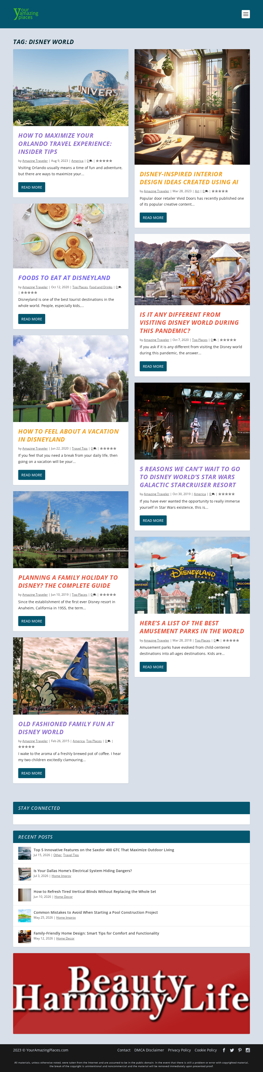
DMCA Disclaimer (149, 1050)
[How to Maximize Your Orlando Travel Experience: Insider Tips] (70, 87)
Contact (123, 1050)
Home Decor (63, 896)
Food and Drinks (100, 287)
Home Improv (61, 876)
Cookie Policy (206, 1050)
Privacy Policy (179, 1050)
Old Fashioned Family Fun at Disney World (66, 727)
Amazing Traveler (35, 161)
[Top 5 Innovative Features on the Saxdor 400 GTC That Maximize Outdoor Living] (24, 853)
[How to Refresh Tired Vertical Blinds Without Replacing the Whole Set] (24, 895)
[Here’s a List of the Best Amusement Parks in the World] (192, 575)
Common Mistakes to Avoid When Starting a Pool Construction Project (96, 912)
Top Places (80, 287)
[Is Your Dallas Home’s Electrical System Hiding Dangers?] (24, 874)
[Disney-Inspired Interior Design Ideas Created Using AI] (192, 107)
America (77, 161)
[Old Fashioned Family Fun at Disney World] (70, 675)
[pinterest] (240, 1050)
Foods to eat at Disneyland (64, 277)
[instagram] (248, 1050)
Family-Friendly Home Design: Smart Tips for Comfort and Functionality (96, 933)
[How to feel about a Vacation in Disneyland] (70, 378)
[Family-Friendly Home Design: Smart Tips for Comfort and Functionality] (24, 936)
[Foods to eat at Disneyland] (70, 236)
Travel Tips (80, 448)
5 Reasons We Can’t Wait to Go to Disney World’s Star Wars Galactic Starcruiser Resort (190, 476)
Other (57, 855)
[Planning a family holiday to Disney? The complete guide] (70, 529)
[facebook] (224, 1050)
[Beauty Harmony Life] (131, 1032)
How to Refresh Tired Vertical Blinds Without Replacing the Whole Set (95, 891)
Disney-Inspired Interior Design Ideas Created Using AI (189, 178)
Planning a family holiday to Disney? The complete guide (68, 581)
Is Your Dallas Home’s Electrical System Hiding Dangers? (83, 870)
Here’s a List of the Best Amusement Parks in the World (192, 627)
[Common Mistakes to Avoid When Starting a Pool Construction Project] (24, 915)
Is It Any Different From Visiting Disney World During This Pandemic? (189, 322)
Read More (31, 187)
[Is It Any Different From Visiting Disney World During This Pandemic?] (192, 269)
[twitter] (232, 1050)
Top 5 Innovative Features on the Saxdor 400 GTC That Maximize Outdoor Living (104, 849)
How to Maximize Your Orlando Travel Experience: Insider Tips (65, 143)
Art (197, 191)
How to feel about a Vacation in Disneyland (68, 435)
